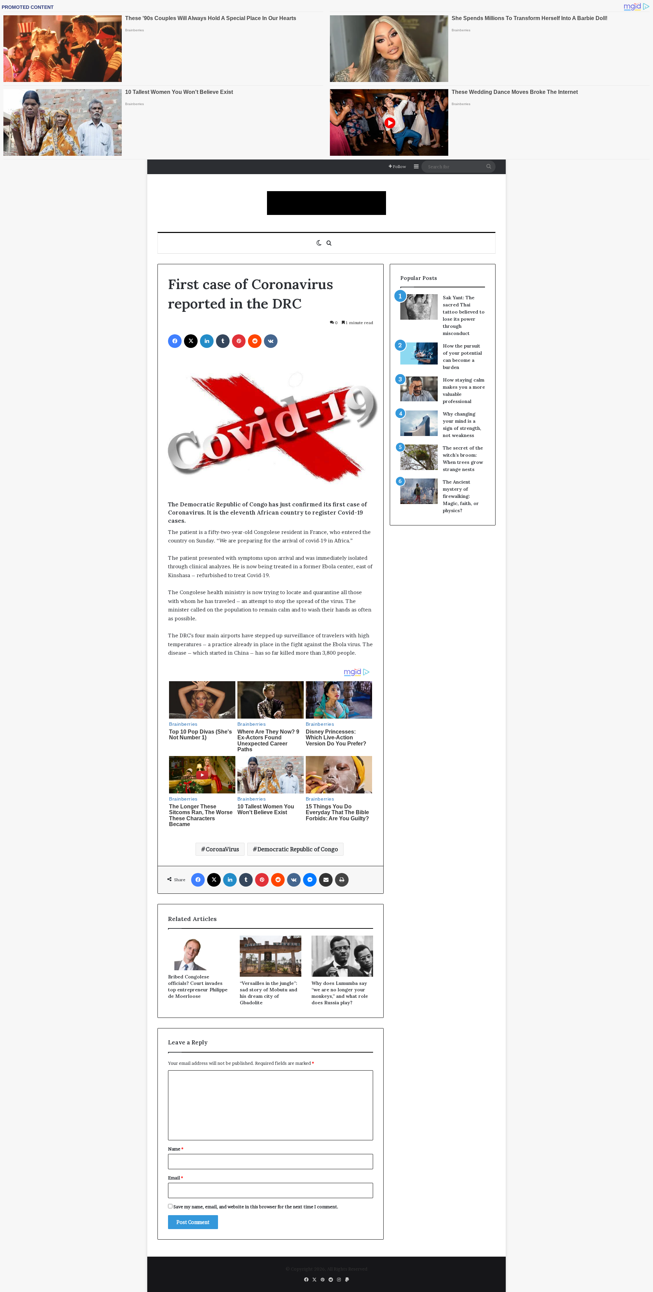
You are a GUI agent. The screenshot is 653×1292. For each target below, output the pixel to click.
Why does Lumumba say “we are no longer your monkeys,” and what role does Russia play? (340, 993)
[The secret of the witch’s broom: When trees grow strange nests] (419, 457)
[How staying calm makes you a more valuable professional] (419, 388)
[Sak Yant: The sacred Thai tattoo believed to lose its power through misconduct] (419, 307)
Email (175, 1177)
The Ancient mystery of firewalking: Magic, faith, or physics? (461, 496)
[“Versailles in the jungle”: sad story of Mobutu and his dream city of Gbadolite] (270, 956)
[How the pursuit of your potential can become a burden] (419, 354)
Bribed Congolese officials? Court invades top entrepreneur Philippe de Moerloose (198, 986)
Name (175, 1149)
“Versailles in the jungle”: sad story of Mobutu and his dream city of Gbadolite (268, 993)
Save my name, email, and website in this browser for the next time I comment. (255, 1206)
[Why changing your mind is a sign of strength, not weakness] (419, 423)
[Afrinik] (326, 203)
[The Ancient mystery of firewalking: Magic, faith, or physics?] (419, 491)
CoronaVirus (222, 849)
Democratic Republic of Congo (297, 849)
